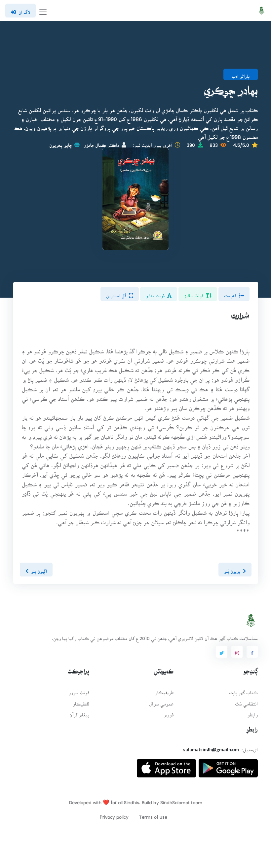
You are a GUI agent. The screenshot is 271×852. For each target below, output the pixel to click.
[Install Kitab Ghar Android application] (228, 765)
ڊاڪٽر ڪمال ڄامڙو (101, 143)
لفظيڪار (81, 701)
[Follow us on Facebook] (252, 652)
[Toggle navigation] (43, 10)
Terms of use (153, 814)
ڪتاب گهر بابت (243, 690)
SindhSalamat (175, 800)
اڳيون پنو (39, 569)
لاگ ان (24, 10)
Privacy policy (114, 814)
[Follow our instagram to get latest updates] (237, 652)
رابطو (252, 712)
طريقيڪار (164, 690)
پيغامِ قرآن (79, 712)
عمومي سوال (161, 701)
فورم (169, 712)
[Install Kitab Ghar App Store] (166, 765)
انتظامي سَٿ (246, 701)
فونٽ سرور (78, 690)
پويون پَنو (232, 569)
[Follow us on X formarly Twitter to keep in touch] (221, 652)
